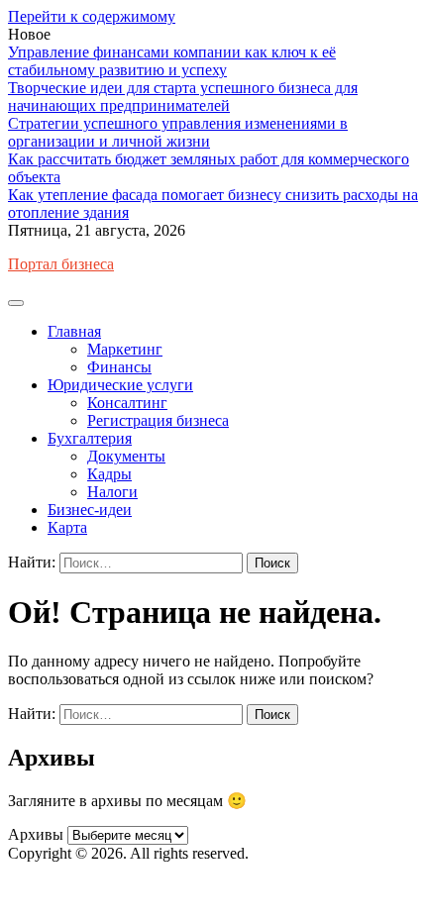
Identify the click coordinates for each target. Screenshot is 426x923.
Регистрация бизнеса (158, 420)
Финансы (119, 367)
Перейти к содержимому (91, 16)
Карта (67, 527)
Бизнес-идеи (90, 509)
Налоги (112, 491)
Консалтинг (127, 402)
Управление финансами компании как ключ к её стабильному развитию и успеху (172, 61)
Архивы (35, 834)
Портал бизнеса (61, 264)
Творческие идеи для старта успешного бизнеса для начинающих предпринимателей (183, 96)
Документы (126, 456)
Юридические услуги (120, 384)
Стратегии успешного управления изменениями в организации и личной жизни (178, 132)
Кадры (109, 473)
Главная (74, 331)
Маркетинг (124, 349)
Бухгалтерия (90, 438)
